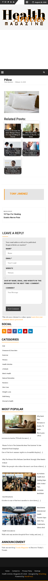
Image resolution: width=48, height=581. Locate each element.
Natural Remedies (8, 378)
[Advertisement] (24, 49)
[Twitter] (20, 331)
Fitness (4, 360)
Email (9, 258)
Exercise (5, 355)
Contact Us (16, 571)
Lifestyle (5, 369)
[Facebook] (14, 331)
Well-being (6, 396)
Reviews (5, 383)
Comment (10, 288)
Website (9, 268)
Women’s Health (7, 401)
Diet (3, 346)
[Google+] (9, 331)
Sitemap (37, 571)
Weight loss (6, 392)
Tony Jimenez (8, 82)
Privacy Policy (27, 571)
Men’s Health (6, 373)
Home (7, 571)
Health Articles (7, 364)
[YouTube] (25, 331)
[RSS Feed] (4, 331)
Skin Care (5, 387)
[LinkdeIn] (30, 331)
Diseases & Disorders (9, 350)
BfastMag (42, 574)
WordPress (29, 576)
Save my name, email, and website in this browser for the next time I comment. (22, 282)
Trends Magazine (21, 547)
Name (9, 249)
